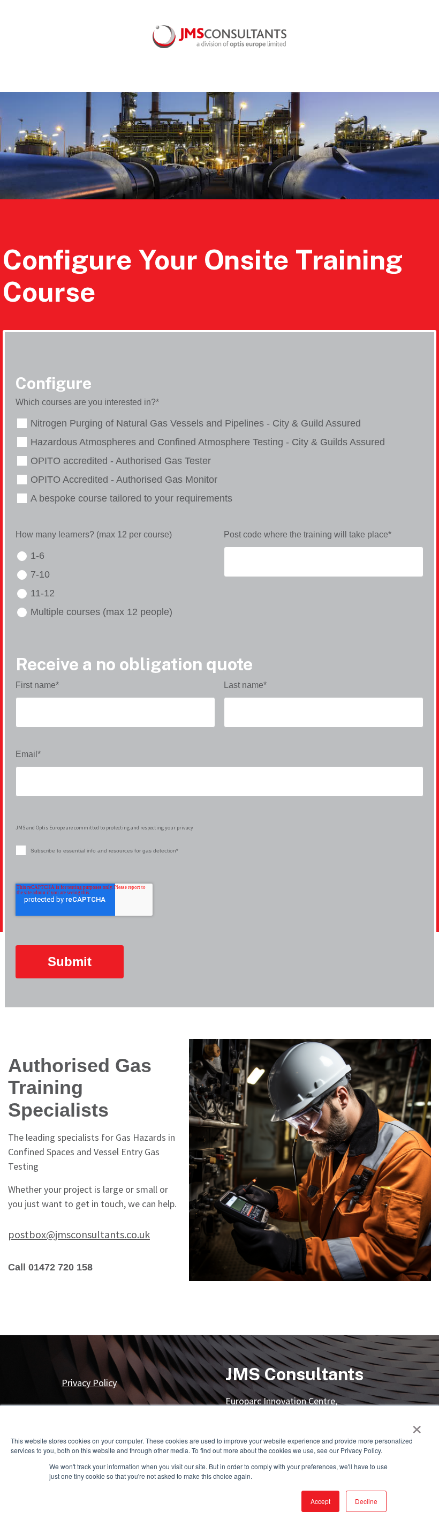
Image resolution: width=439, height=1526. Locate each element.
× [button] (417, 1426)
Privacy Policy (89, 1383)
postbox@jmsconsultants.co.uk (79, 1234)
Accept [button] (320, 1501)
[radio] (115, 556)
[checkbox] (219, 461)
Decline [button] (366, 1501)
